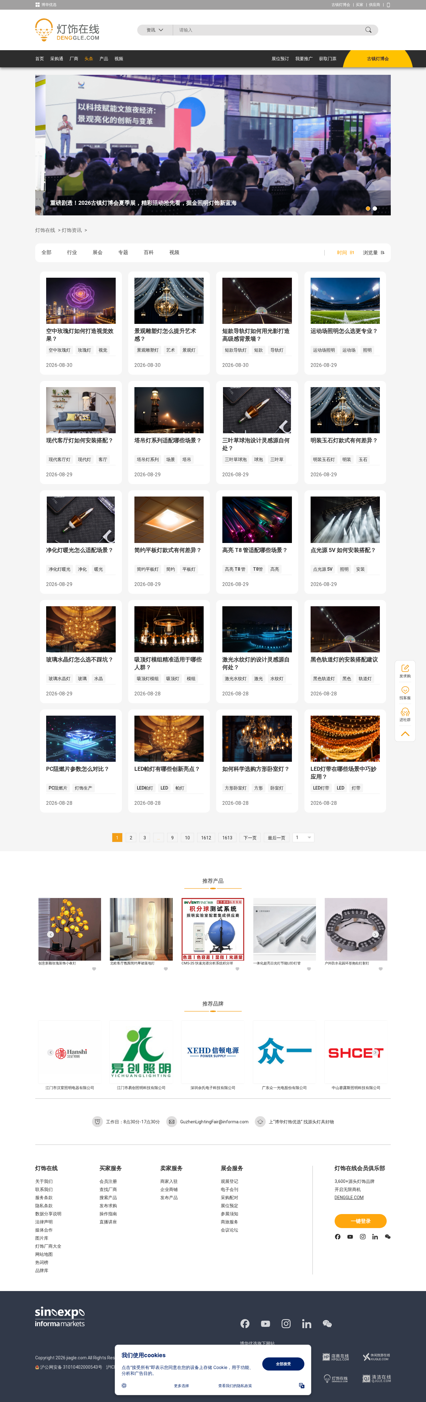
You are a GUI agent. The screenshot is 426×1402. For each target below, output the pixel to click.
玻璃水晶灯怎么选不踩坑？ (80, 659)
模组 (191, 678)
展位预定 (229, 1205)
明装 (346, 459)
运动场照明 (324, 350)
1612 (206, 837)
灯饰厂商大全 (48, 1246)
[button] (368, 208)
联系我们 (44, 1189)
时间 (342, 253)
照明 (367, 350)
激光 (258, 678)
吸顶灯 (172, 678)
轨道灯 (365, 678)
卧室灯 (276, 787)
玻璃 (82, 678)
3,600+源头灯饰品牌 (355, 1181)
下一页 (250, 837)
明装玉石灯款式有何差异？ (344, 440)
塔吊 (186, 459)
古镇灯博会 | (344, 4)
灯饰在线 (45, 230)
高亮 (274, 569)
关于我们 (44, 1181)
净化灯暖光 (59, 569)
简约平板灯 (148, 569)
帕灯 (180, 787)
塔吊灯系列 (148, 459)
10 (187, 837)
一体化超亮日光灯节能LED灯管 (206, 963)
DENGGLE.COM (349, 1197)
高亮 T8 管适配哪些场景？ (255, 550)
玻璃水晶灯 (59, 678)
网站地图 (44, 1254)
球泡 (258, 459)
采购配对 (229, 1197)
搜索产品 (108, 1197)
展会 (98, 252)
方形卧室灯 (236, 787)
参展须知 (229, 1213)
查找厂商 (108, 1189)
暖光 (98, 569)
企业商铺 (169, 1189)
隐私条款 (44, 1205)
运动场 (349, 350)
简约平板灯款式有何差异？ (168, 550)
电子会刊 (229, 1189)
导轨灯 (276, 350)
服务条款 (44, 1197)
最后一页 (276, 837)
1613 (227, 837)
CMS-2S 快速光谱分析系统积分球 (136, 963)
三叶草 (276, 459)
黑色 (346, 678)
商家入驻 (169, 1181)
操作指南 (108, 1213)
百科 (149, 252)
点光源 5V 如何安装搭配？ (343, 550)
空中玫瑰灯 (59, 350)
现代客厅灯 (59, 459)
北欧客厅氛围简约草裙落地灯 (62, 963)
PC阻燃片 (58, 787)
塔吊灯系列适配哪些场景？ (168, 440)
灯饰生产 (83, 787)
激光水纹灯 (236, 678)
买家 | (362, 4)
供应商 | (377, 4)
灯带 (356, 787)
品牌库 (41, 1270)
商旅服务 (229, 1221)
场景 (170, 459)
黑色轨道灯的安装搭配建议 (344, 659)
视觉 (103, 350)
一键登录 (361, 1221)
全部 (46, 252)
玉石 (363, 459)
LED (164, 787)
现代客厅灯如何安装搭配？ (80, 440)
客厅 (103, 459)
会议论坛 (229, 1229)
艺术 (170, 350)
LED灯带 (321, 787)
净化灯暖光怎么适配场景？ (80, 550)
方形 (258, 787)
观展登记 (229, 1181)
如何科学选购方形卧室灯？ (256, 769)
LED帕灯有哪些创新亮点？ (167, 769)
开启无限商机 (348, 1189)
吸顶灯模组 (148, 678)
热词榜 (41, 1262)
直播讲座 (108, 1221)
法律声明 (44, 1221)
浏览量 (370, 253)
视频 (174, 252)
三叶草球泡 (236, 459)
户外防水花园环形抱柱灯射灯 (276, 963)
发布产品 (169, 1197)
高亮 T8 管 (235, 569)
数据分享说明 (48, 1213)
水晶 (98, 678)
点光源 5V (322, 569)
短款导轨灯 (236, 350)
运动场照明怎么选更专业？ (344, 331)
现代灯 (84, 459)
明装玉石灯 (324, 459)
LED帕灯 (145, 787)
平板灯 (189, 569)
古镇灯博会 (378, 58)
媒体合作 (44, 1229)
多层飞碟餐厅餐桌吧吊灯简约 (348, 963)
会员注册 (108, 1181)
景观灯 (189, 350)
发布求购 (108, 1205)
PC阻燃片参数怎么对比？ (77, 769)
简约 (170, 569)
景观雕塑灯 (148, 350)
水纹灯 (276, 678)
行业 (72, 252)
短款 (258, 350)
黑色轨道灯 (324, 678)
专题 (123, 252)
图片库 (41, 1238)
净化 (82, 569)
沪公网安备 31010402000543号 (71, 1367)
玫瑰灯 (84, 350)
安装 (360, 569)
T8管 (258, 569)
